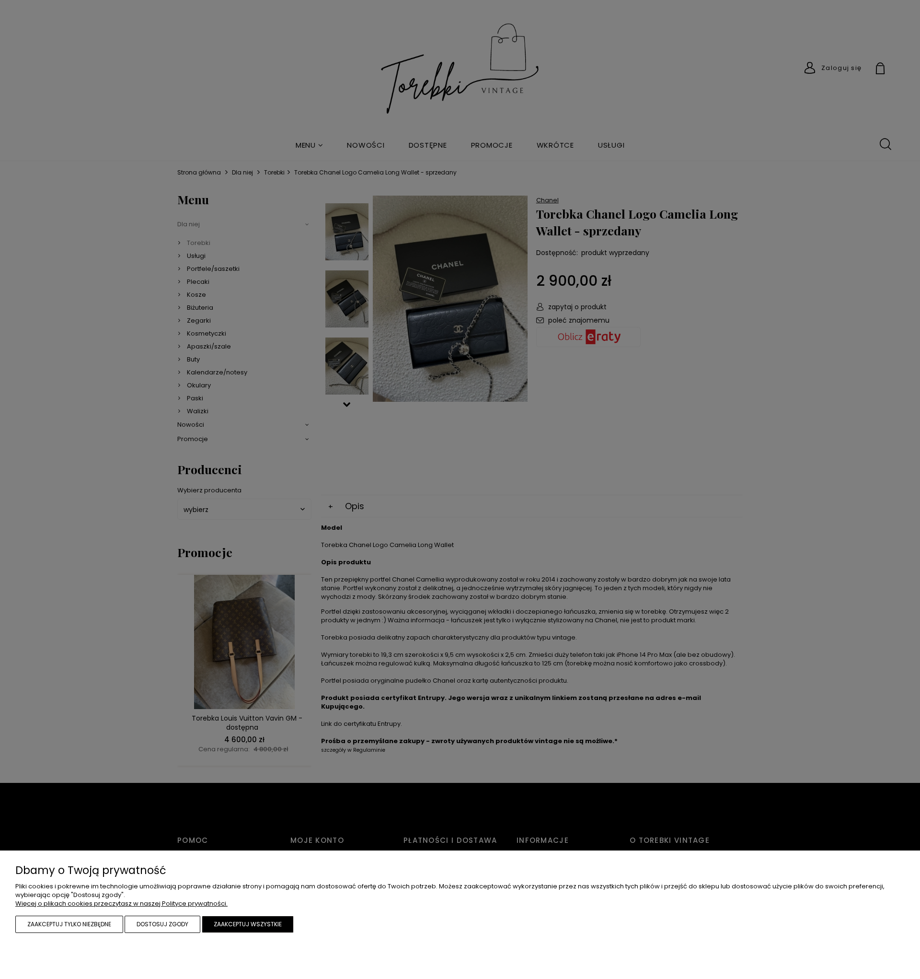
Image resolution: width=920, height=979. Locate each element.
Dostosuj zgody (162, 924)
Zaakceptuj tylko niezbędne (69, 924)
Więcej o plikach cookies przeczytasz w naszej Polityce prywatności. (121, 903)
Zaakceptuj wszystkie (248, 924)
